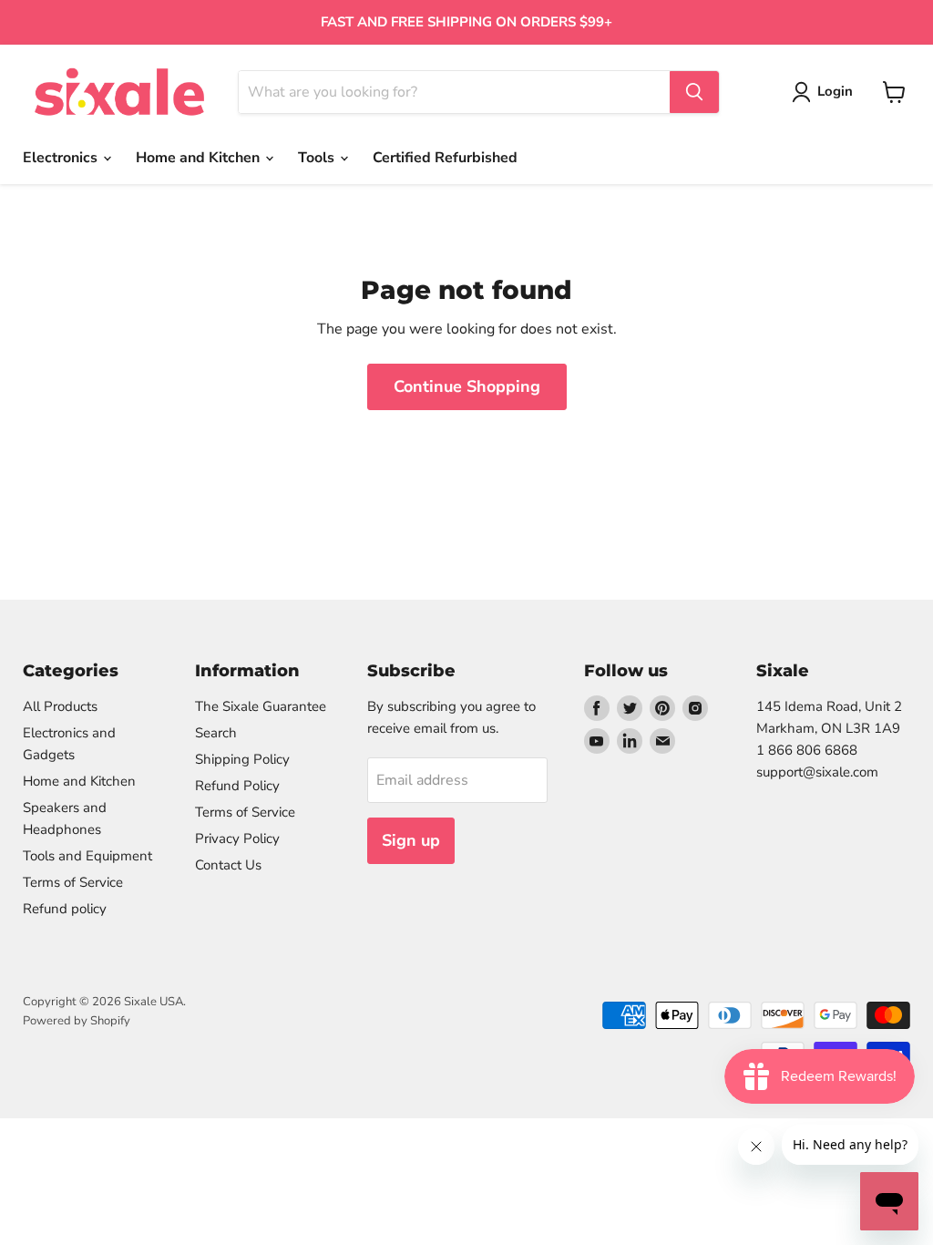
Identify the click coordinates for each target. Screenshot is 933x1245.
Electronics (62, 158)
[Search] (694, 92)
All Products (60, 706)
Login (835, 91)
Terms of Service (73, 882)
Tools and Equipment (87, 856)
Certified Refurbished (445, 158)
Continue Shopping (467, 386)
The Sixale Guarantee (260, 706)
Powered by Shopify (76, 1021)
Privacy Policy (237, 838)
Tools (318, 158)
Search (216, 733)
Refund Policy (237, 786)
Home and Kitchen (199, 158)
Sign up (411, 840)
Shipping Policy (242, 759)
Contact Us (228, 865)
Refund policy (65, 909)
